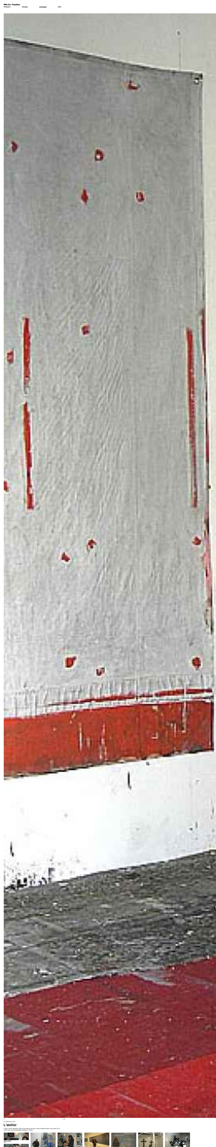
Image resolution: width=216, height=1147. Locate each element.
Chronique (43, 7)
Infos (59, 7)
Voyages (25, 7)
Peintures (7, 7)
